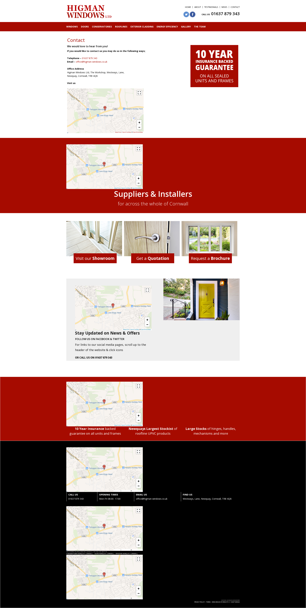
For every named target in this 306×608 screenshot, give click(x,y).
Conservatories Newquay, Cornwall (79, 554)
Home (188, 7)
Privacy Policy (199, 602)
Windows (72, 26)
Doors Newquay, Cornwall (104, 554)
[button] (105, 108)
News (224, 7)
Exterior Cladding (142, 26)
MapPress (118, 132)
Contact (235, 7)
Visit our (95, 258)
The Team (200, 26)
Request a (210, 258)
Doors (85, 26)
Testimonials (211, 7)
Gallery (186, 26)
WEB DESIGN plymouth (220, 602)
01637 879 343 (225, 13)
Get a (152, 258)
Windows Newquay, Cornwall (127, 554)
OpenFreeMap (126, 132)
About (197, 7)
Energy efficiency (167, 26)
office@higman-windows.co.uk (91, 61)
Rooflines (121, 26)
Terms (208, 602)
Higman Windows (89, 12)
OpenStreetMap (138, 132)
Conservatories (102, 26)
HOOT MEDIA (235, 602)
